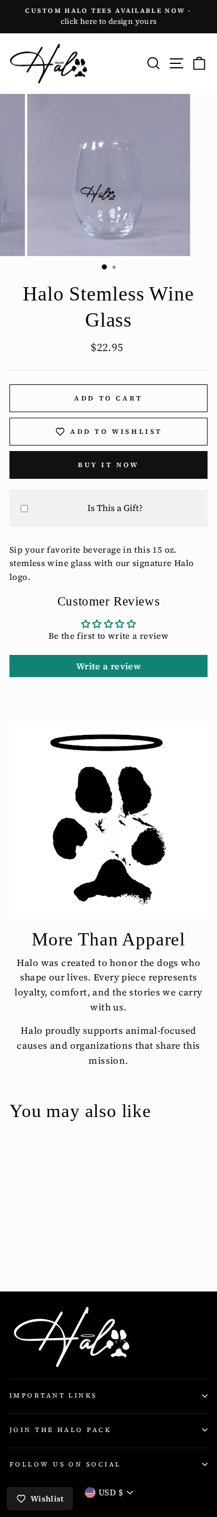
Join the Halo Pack (60, 1429)
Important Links (53, 1395)
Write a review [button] (108, 666)
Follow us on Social (65, 1464)
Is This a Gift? (115, 508)
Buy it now (108, 464)
